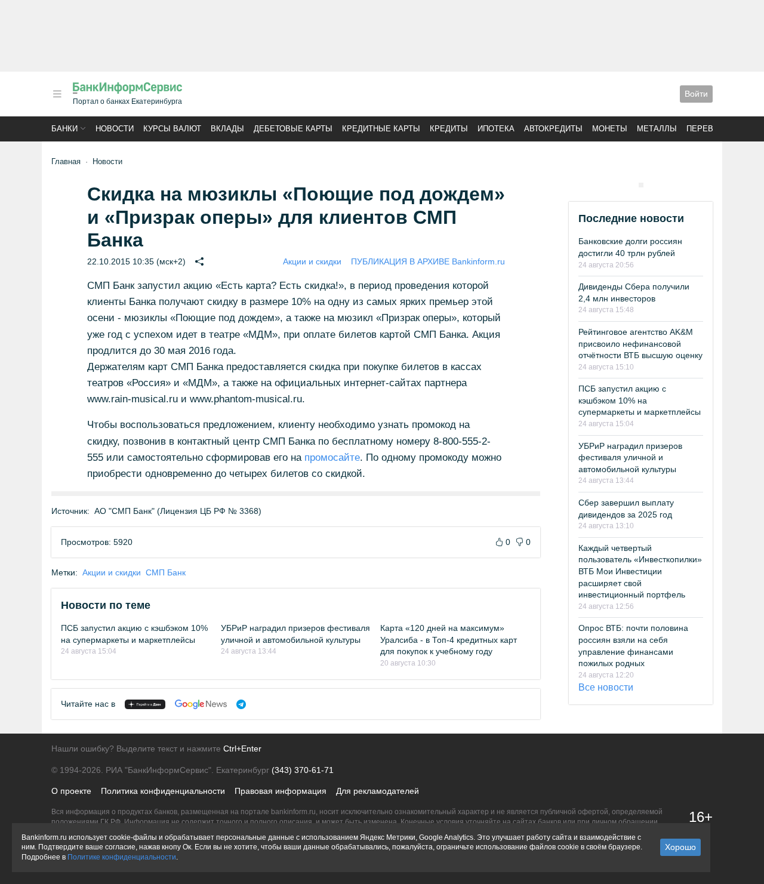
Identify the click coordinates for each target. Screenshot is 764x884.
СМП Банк (166, 572)
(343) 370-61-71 (303, 770)
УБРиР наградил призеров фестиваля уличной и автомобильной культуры (630, 457)
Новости (115, 128)
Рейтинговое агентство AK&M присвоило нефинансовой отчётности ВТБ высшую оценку (640, 343)
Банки (64, 128)
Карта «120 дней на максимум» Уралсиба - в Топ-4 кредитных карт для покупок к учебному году (448, 639)
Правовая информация (280, 791)
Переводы (709, 128)
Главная (66, 161)
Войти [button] (696, 93)
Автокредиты (553, 128)
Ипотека (496, 128)
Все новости (605, 687)
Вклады (227, 128)
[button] (57, 94)
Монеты (609, 128)
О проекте (71, 791)
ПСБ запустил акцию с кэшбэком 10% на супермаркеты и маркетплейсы (639, 400)
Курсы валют (172, 128)
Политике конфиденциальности (121, 857)
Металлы (657, 128)
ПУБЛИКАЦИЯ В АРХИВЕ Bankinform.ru (428, 261)
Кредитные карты (381, 128)
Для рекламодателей (377, 791)
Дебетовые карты (293, 128)
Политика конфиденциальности (163, 791)
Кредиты (449, 128)
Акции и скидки (312, 261)
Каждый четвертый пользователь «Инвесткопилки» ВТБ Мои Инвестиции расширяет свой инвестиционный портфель (640, 571)
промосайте (332, 457)
